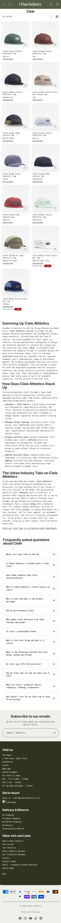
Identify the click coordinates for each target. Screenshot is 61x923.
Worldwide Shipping (11, 822)
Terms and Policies (30, 912)
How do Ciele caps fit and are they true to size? (28, 674)
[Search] (10, 4)
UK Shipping (8, 815)
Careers (6, 858)
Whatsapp (11, 802)
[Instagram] (25, 918)
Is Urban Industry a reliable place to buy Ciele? (27, 564)
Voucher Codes (9, 861)
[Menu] (3, 4)
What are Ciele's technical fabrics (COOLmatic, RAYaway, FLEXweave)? (23, 686)
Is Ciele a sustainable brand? (21, 631)
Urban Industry (34, 906)
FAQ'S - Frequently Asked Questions (20, 865)
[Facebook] (20, 918)
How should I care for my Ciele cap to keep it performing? (28, 698)
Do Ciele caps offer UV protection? (23, 664)
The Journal (8, 844)
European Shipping (11, 818)
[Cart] (57, 4)
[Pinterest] (41, 918)
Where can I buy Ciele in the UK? (22, 554)
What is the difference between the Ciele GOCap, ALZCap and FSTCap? (27, 653)
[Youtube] (30, 918)
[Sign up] (54, 733)
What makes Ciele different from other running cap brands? (25, 621)
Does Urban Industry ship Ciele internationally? (21, 576)
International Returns (13, 829)
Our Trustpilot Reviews (13, 855)
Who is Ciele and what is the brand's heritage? (24, 600)
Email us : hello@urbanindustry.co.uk (21, 798)
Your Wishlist (9, 848)
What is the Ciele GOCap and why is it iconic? (25, 641)
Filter (9, 17)
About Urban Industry (12, 841)
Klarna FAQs (8, 868)
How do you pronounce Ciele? (20, 611)
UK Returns (7, 825)
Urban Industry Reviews (13, 851)
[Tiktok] (35, 918)
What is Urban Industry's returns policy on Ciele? (28, 588)
